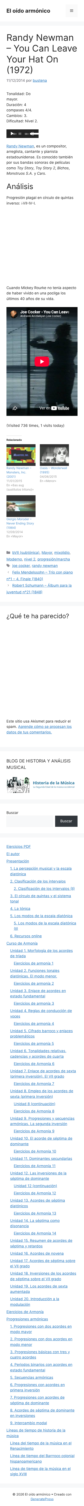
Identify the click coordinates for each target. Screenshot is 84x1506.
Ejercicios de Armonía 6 (34, 1064)
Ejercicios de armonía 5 (34, 1043)
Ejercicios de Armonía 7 (34, 1084)
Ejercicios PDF (18, 846)
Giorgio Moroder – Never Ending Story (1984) (20, 523)
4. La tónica (20, 908)
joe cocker (21, 566)
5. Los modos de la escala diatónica (41, 916)
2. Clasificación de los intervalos (38, 881)
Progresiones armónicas (27, 1319)
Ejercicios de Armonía (25, 1312)
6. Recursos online (26, 936)
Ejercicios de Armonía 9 (34, 1131)
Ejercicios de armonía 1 (33, 963)
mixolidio (62, 552)
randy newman (45, 566)
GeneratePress (42, 1499)
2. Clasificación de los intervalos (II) (44, 888)
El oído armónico (28, 11)
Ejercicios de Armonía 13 (35, 1213)
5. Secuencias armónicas (31, 1377)
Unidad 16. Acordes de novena (37, 1253)
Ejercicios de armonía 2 (34, 983)
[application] (22, 133)
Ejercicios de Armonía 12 (35, 1193)
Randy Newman (20, 146)
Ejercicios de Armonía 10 (35, 1151)
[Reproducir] (12, 134)
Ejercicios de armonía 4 (34, 1023)
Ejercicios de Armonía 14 (35, 1233)
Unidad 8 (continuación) (34, 1104)
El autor (13, 854)
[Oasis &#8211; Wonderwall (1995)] (54, 455)
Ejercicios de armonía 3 (34, 1003)
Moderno (14, 559)
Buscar (12, 813)
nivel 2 (29, 559)
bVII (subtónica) (25, 552)
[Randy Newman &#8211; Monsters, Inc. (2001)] (21, 455)
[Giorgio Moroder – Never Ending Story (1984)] (21, 506)
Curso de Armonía (22, 943)
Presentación (17, 861)
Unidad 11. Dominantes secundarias (41, 1158)
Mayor (47, 552)
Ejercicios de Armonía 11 (35, 1166)
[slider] (33, 133)
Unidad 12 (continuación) (35, 1186)
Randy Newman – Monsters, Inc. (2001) (18, 472)
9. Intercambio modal (28, 1423)
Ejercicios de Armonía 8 (34, 1111)
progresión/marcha (53, 559)
